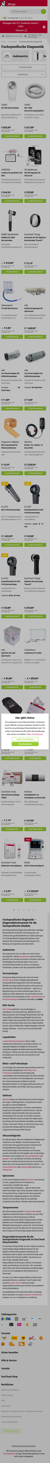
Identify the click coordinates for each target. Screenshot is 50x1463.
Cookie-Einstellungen (25, 739)
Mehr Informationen (35, 734)
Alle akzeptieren (25, 744)
